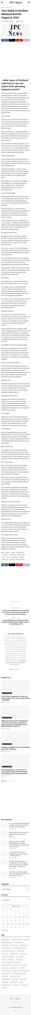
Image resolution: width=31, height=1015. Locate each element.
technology (6, 979)
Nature (16, 965)
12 (3, 920)
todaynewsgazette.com (17, 1007)
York (4, 987)
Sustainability (15, 976)
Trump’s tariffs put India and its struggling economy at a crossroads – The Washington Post (19, 854)
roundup (22, 557)
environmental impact (20, 948)
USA (21, 982)
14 (11, 920)
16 (19, 920)
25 (27, 923)
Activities (7, 552)
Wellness (16, 985)
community (4, 554)
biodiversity (6, 939)
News (23, 965)
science (25, 970)
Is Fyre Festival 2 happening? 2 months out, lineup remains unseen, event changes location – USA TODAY (15, 698)
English (5, 781)
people (5, 968)
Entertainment (8, 7)
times (15, 979)
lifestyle (19, 959)
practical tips (8, 242)
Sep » (6, 930)
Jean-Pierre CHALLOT (8, 21)
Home (2, 7)
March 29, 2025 (6, 728)
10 (23, 916)
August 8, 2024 (19, 21)
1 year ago (13, 829)
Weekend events (20, 559)
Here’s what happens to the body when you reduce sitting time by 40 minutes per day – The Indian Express (19, 825)
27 (7, 927)
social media (6, 973)
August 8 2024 (20, 552)
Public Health (6, 970)
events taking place (21, 102)
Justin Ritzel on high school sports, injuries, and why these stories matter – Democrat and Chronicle (19, 873)
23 (19, 923)
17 (23, 920)
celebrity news (16, 939)
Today (23, 979)
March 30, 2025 (6, 702)
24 (23, 923)
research (16, 970)
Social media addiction (19, 973)
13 (7, 920)
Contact (11, 998)
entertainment (12, 554)
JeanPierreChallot (8, 956)
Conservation (18, 942)
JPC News (15, 2)
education (23, 945)
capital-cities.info (17, 662)
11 (27, 916)
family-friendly (21, 554)
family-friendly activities (18, 352)
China (26, 939)
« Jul (2, 930)
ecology (5, 945)
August (13, 552)
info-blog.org (9, 662)
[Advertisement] (15, 58)
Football (20, 951)
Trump (5, 982)
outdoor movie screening (8, 401)
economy (14, 945)
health (5, 953)
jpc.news (17, 664)
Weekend (12, 559)
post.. (21, 968)
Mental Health (6, 965)
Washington (6, 985)
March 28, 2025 (6, 751)
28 (11, 927)
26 (3, 927)
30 (19, 927)
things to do (5, 559)
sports (5, 976)
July (4, 959)
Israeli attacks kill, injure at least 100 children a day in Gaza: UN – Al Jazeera (18, 834)
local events (15, 557)
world (24, 985)
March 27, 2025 (6, 775)
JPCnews (20, 956)
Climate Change (7, 942)
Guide (3, 557)
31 (23, 927)
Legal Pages (18, 998)
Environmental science (8, 951)
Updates (13, 982)
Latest (11, 959)
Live (17, 962)
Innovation (23, 953)
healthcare (13, 953)
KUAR (8, 557)
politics (13, 968)
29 (15, 927)
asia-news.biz (22, 660)
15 (15, 920)
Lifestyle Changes (7, 962)
